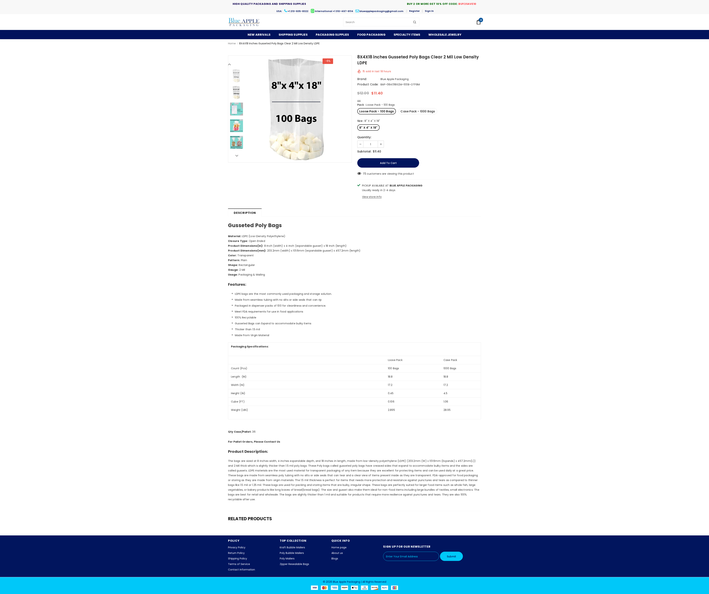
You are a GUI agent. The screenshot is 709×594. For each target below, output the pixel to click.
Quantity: (364, 137)
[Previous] (229, 64)
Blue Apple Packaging (395, 79)
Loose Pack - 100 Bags (376, 111)
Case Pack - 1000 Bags (417, 111)
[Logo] (244, 22)
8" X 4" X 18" (368, 127)
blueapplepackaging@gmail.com (381, 11)
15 (364, 174)
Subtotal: (364, 152)
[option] (298, 109)
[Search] (414, 22)
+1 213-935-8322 (297, 11)
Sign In (429, 11)
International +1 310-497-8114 (334, 11)
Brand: (362, 79)
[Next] (236, 155)
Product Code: (368, 84)
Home (232, 43)
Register (414, 11)
